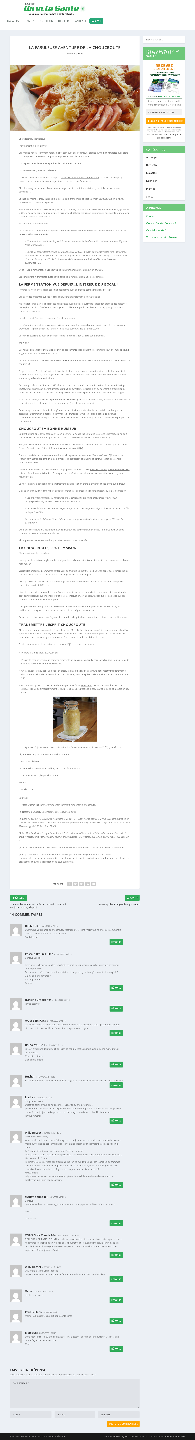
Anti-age (81, 21)
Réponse (116, 942)
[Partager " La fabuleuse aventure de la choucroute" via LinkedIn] (88, 884)
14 (79, 53)
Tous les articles (112, 1436)
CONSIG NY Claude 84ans (42, 1235)
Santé (149, 196)
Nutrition (46, 21)
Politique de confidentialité (172, 1436)
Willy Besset (33, 1132)
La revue (96, 21)
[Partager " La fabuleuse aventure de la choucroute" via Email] (94, 884)
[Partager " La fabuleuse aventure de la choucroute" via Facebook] (69, 884)
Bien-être (64, 21)
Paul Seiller (32, 1312)
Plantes (29, 21)
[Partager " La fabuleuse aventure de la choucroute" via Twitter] (75, 884)
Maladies (13, 21)
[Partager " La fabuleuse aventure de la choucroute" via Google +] (81, 884)
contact (153, 1436)
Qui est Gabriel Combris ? (134, 1436)
